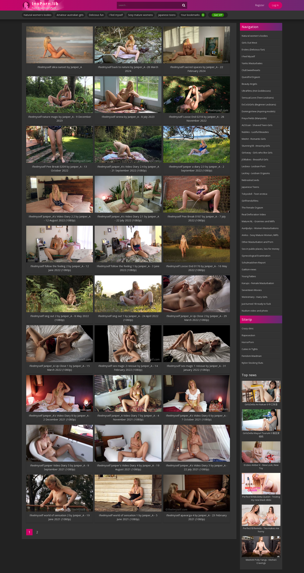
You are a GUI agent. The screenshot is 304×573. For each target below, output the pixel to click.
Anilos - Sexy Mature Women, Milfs (260, 235)
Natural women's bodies (37, 15)
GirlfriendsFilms (250, 200)
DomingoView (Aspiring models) (258, 111)
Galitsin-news (249, 269)
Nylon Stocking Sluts (252, 362)
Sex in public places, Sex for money (260, 248)
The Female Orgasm (252, 207)
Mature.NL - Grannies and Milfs (258, 221)
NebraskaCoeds (250, 180)
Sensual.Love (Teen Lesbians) (258, 97)
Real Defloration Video (254, 214)
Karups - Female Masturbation (258, 283)
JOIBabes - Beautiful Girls (255, 159)
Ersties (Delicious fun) (253, 49)
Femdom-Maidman (252, 356)
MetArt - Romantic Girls (254, 138)
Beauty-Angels (249, 83)
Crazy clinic (248, 328)
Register (259, 5)
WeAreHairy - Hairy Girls (254, 296)
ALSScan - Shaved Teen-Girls (257, 125)
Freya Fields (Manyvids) (254, 118)
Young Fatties (249, 276)
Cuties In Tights (250, 349)
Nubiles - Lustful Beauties (255, 132)
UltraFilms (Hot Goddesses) (256, 90)
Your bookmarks (192, 15)
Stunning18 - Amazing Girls (256, 145)
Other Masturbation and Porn (257, 242)
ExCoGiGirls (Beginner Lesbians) (259, 104)
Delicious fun (96, 15)
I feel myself (116, 15)
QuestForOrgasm (251, 77)
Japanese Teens (250, 187)
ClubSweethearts (251, 70)
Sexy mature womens (140, 15)
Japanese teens (167, 15)
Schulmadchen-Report (253, 262)
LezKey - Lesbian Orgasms (256, 173)
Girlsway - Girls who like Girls (257, 152)
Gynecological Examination (256, 255)
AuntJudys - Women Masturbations (260, 228)
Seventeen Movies (252, 290)
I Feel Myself (248, 56)
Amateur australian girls (70, 15)
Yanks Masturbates (252, 63)
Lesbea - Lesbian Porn (253, 166)
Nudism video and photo (255, 310)
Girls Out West (249, 42)
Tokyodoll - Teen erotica (254, 193)
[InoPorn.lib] (43, 5)
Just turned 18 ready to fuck (256, 303)
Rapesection (248, 335)
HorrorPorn (248, 342)
